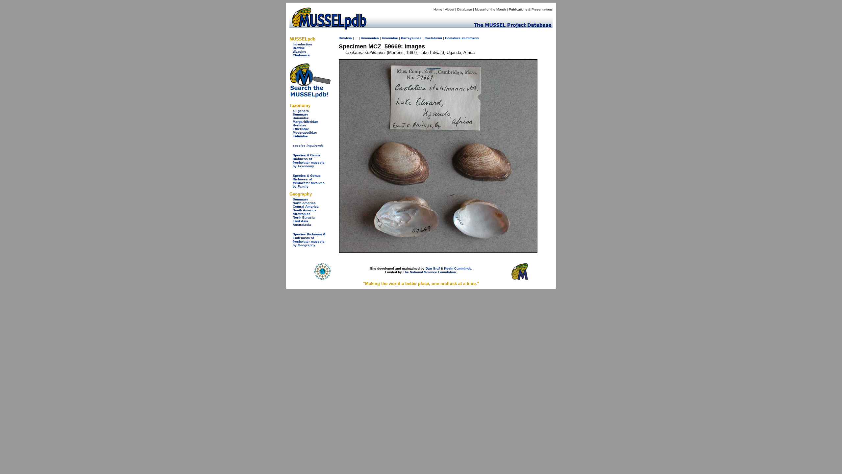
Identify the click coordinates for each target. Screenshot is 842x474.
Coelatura (452, 38)
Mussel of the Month (490, 9)
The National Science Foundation (429, 272)
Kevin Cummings (457, 268)
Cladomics (301, 55)
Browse (299, 48)
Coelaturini (433, 38)
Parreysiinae (411, 38)
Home (437, 9)
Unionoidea (370, 38)
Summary (300, 114)
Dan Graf (433, 268)
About (449, 9)
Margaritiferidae (305, 121)
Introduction (302, 44)
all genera (301, 111)
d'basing (299, 51)
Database (464, 9)
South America (304, 210)
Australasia (302, 224)
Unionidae (301, 118)
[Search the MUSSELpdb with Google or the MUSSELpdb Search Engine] (310, 96)
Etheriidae (301, 129)
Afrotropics (301, 214)
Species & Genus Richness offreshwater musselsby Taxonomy (309, 160)
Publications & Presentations (531, 9)
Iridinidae (300, 136)
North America (304, 203)
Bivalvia (345, 38)
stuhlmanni (470, 38)
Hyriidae (299, 125)
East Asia (300, 221)
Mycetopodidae (305, 132)
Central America (306, 206)
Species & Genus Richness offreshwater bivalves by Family (309, 181)
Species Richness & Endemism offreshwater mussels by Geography (309, 239)
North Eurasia (304, 217)
